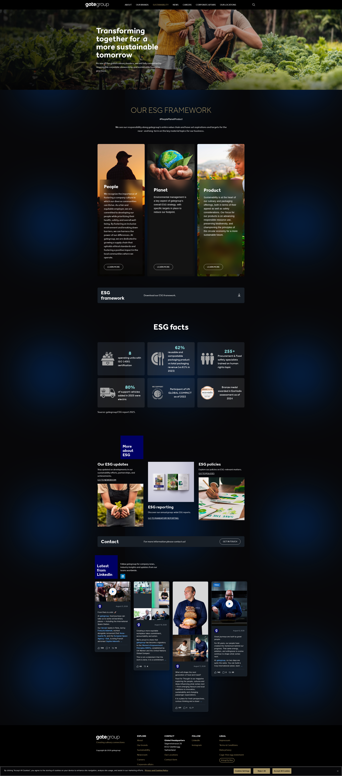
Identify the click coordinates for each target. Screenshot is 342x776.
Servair (104, 628)
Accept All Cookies (282, 771)
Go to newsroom (107, 480)
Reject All (262, 771)
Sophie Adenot (112, 641)
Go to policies (206, 473)
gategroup (104, 616)
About (128, 4)
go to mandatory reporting (163, 518)
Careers (187, 4)
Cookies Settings (242, 771)
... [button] (121, 641)
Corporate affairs (206, 4)
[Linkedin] (122, 576)
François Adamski (105, 630)
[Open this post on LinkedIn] (112, 617)
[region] (171, 771)
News (175, 4)
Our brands (142, 4)
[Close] (338, 771)
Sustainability (160, 4)
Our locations (228, 4)
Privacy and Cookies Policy (156, 770)
